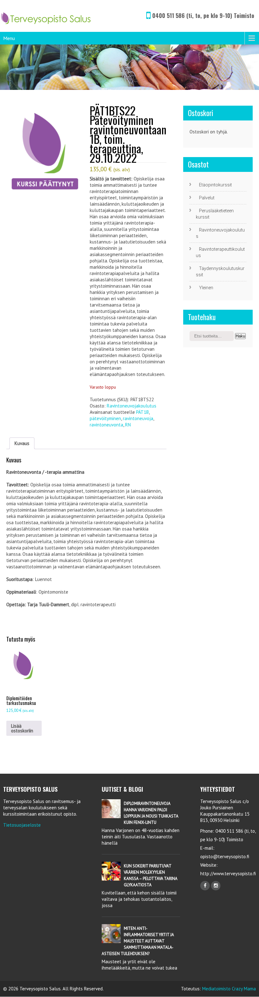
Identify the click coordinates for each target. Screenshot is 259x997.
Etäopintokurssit (215, 184)
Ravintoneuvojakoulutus (131, 406)
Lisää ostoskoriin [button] (22, 728)
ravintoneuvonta (106, 425)
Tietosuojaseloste (22, 825)
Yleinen (206, 287)
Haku (240, 336)
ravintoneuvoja (138, 418)
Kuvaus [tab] (22, 443)
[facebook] (205, 885)
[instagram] (215, 885)
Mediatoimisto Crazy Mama (229, 989)
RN (128, 425)
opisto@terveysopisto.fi (224, 856)
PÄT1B (142, 412)
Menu (9, 38)
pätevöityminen (105, 418)
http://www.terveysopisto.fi (228, 874)
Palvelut (206, 197)
